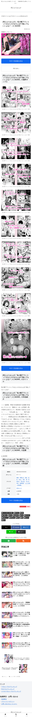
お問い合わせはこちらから (9, 704)
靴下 (24, 479)
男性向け (13, 517)
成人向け (23, 481)
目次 (14, 68)
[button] (21, 532)
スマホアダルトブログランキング (11, 691)
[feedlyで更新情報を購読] (8, 540)
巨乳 (22, 515)
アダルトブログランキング (9, 686)
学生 (17, 483)
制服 (17, 477)
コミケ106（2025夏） (8, 512)
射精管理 (22, 483)
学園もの (22, 477)
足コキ (27, 481)
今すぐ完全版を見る (16, 61)
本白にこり (19, 488)
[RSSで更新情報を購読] (23, 540)
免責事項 (4, 699)
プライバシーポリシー (7, 701)
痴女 (26, 477)
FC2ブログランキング (7, 689)
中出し (20, 479)
